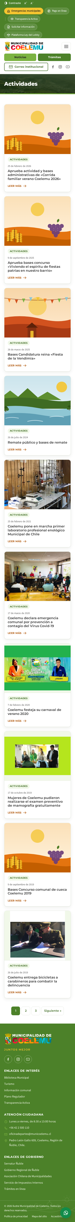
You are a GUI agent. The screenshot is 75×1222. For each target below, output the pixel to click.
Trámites (54, 57)
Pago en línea (59, 11)
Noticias (20, 57)
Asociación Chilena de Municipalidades (28, 1176)
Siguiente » (52, 1011)
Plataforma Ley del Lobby (25, 35)
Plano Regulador (14, 1097)
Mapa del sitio (39, 1216)
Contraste (15, 3)
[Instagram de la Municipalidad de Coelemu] (60, 67)
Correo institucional (29, 66)
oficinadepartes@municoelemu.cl (30, 1134)
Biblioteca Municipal (16, 1078)
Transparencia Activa (26, 19)
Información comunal (17, 1090)
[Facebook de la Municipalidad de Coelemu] (53, 67)
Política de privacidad (16, 1216)
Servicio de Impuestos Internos (23, 1183)
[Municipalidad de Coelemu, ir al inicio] (24, 46)
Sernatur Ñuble (13, 1164)
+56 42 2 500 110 (19, 1128)
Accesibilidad (58, 1216)
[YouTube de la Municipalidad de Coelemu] (68, 67)
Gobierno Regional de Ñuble (21, 1170)
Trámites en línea (14, 1189)
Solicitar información (23, 27)
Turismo (9, 1084)
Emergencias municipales (25, 11)
